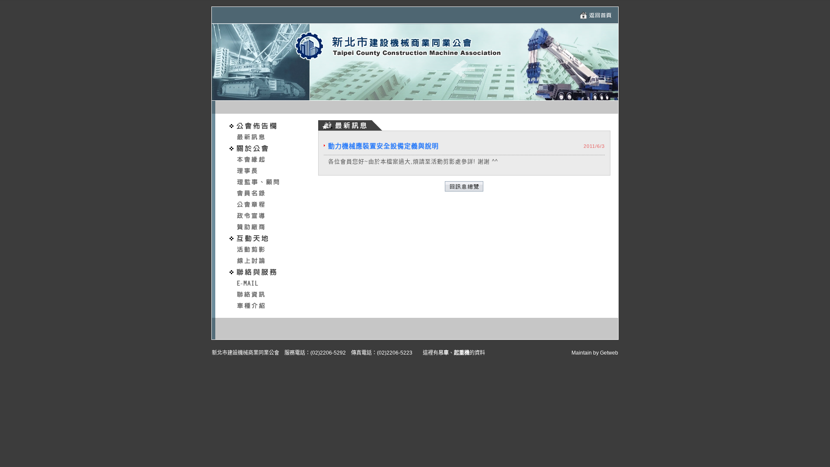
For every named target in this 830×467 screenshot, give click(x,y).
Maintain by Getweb (594, 353)
